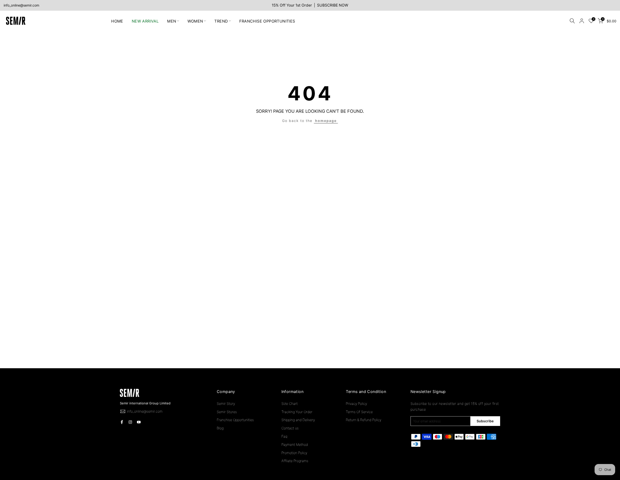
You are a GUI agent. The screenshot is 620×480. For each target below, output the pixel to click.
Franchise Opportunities (235, 420)
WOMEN (195, 20)
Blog (220, 428)
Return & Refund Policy (363, 420)
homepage (326, 121)
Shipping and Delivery (298, 420)
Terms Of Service (359, 412)
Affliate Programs (294, 461)
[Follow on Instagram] (130, 422)
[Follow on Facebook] (122, 422)
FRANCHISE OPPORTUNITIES (267, 20)
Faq (284, 436)
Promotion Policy (294, 453)
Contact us (290, 428)
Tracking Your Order (296, 412)
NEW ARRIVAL (145, 20)
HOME (117, 20)
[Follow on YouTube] (139, 422)
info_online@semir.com (21, 5)
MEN (171, 20)
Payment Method (294, 444)
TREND (221, 20)
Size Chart (289, 403)
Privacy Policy (356, 403)
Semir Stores (227, 412)
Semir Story (226, 403)
